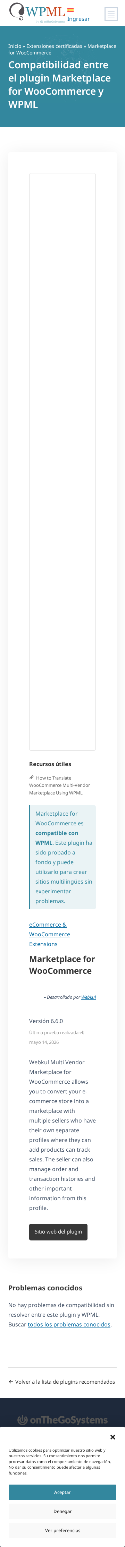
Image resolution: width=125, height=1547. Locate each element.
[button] (112, 1437)
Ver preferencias (62, 1530)
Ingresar (78, 19)
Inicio (14, 46)
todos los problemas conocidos (69, 1324)
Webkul (88, 997)
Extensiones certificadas (54, 46)
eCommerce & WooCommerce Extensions (49, 934)
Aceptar (62, 1492)
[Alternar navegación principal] (111, 14)
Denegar (62, 1511)
